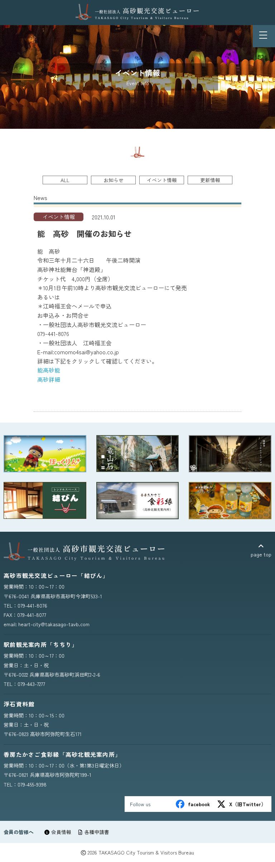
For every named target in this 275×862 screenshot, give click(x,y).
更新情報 (210, 180)
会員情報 (61, 832)
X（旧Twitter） (247, 804)
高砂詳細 (48, 379)
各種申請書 (96, 832)
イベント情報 (162, 180)
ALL (65, 180)
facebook (199, 804)
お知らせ (113, 180)
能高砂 (45, 370)
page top (261, 554)
